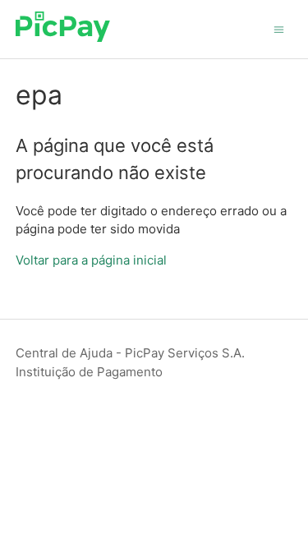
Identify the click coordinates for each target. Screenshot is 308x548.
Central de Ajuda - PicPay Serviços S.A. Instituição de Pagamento (130, 362)
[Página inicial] (63, 37)
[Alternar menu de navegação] (279, 28)
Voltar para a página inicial (91, 260)
